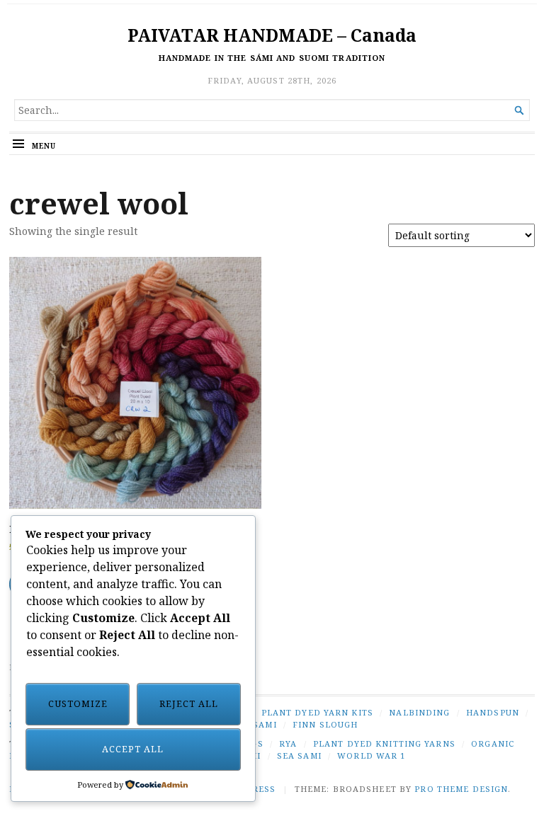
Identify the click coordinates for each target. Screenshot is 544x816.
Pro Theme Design (461, 788)
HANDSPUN (492, 712)
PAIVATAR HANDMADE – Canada (272, 35)
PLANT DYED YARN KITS (317, 712)
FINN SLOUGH (325, 724)
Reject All (188, 704)
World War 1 (371, 755)
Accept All (133, 749)
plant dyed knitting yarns (384, 743)
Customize (78, 704)
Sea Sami (299, 755)
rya (288, 743)
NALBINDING (419, 712)
